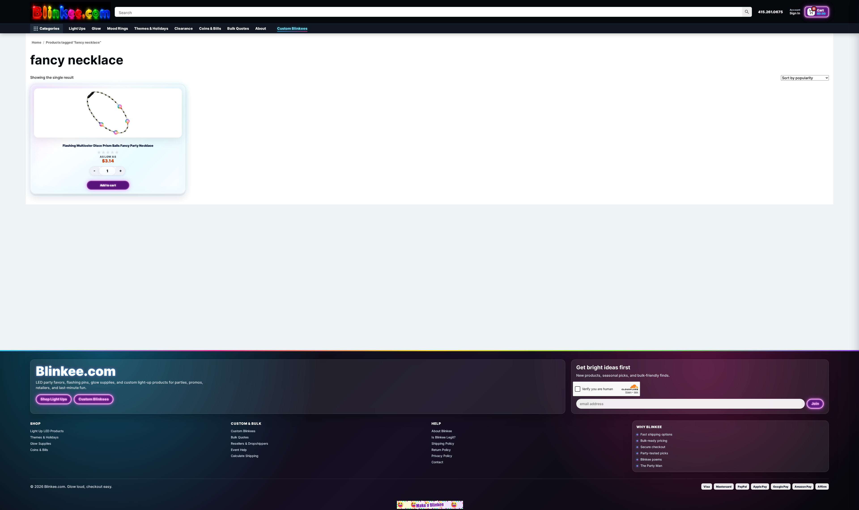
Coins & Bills (210, 28)
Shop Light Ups (53, 399)
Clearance (183, 28)
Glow (96, 28)
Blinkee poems (651, 459)
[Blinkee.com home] (70, 12)
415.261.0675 (770, 12)
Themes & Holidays (151, 28)
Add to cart (108, 185)
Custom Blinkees (292, 28)
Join (815, 403)
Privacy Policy (442, 456)
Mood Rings (117, 28)
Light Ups (77, 28)
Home (36, 42)
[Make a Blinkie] (430, 504)
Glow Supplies (40, 443)
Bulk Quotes (238, 28)
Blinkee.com (76, 371)
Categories (49, 28)
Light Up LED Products (47, 431)
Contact (437, 462)
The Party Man (651, 465)
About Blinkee (442, 431)
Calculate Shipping (244, 456)
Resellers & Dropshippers (249, 443)
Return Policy (441, 450)
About (260, 28)
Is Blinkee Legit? (443, 437)
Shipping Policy (443, 443)
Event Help (239, 450)
